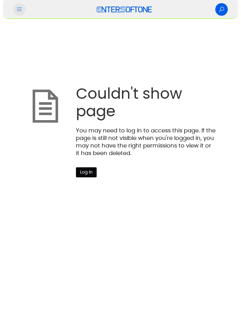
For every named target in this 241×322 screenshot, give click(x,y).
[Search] (221, 9)
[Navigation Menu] (19, 9)
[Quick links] (124, 9)
